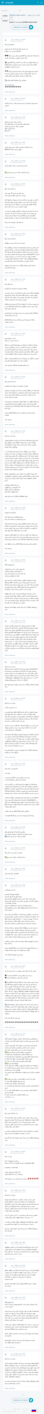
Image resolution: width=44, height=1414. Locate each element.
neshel (8, 131)
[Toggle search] (38, 2)
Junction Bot (17, 1410)
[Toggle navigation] (40, 2)
